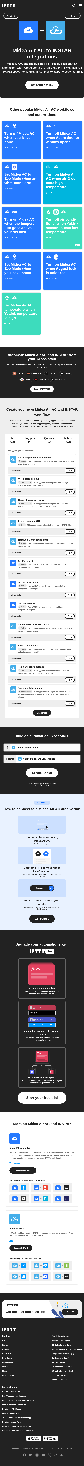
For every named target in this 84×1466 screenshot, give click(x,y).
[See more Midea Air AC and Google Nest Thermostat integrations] (41, 1198)
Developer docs (8, 1375)
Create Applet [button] (42, 772)
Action (23, 461)
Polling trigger (26, 482)
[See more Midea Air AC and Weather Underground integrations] (62, 1187)
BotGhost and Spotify (60, 1358)
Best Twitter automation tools (14, 1396)
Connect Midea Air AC (23, 1170)
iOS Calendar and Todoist (62, 1371)
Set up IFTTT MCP (42, 389)
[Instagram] (37, 1455)
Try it (70, 470)
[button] (80, 5)
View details (16, 470)
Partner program (39, 1448)
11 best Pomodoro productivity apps (17, 1418)
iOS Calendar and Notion (62, 1345)
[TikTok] (56, 1455)
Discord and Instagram (61, 1341)
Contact (52, 1448)
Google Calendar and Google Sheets (67, 1349)
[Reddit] (62, 1455)
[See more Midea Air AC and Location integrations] (19, 1187)
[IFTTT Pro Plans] (38, 521)
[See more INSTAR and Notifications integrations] (19, 1276)
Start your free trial (42, 1098)
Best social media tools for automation (18, 1431)
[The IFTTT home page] (8, 5)
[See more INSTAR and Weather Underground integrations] (62, 1276)
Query (23, 525)
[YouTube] (43, 1455)
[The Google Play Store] (50, 1438)
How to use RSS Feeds (11, 1409)
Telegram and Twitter (60, 1375)
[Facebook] (24, 1455)
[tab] (12, 440)
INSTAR (62, 50)
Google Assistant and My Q (63, 1354)
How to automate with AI (12, 1392)
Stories (5, 1345)
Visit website (14, 1163)
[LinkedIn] (31, 1455)
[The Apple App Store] (33, 1438)
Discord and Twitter (60, 1379)
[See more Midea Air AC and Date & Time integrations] (19, 1198)
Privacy (61, 1448)
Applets (5, 1349)
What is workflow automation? (14, 1405)
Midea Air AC (28, 50)
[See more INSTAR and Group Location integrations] (41, 1265)
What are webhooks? (11, 1413)
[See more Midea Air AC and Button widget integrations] (41, 1187)
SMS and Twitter (58, 1362)
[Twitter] (49, 1455)
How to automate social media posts (17, 1426)
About (69, 1448)
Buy (11, 1241)
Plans (4, 1371)
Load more (42, 713)
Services (5, 1341)
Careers (26, 1448)
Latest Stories (9, 1387)
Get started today (42, 84)
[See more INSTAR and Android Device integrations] (62, 1265)
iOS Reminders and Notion (63, 1367)
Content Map (7, 1362)
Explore (6, 1336)
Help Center (7, 1358)
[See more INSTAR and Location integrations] (19, 1265)
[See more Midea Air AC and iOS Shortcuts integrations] (62, 1198)
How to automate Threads (13, 1422)
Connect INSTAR (21, 1248)
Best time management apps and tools (18, 1400)
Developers (15, 1448)
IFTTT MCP (6, 1354)
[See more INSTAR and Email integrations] (41, 1276)
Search (5, 1367)
